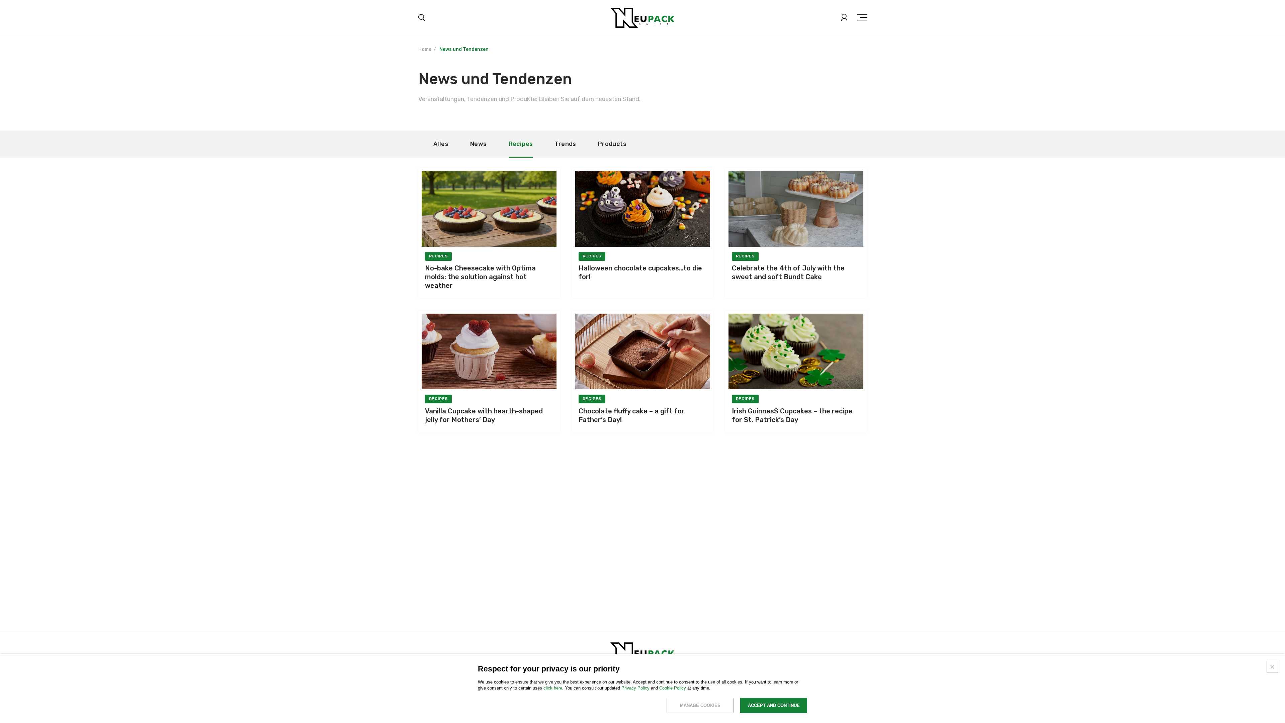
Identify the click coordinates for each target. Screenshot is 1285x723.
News (478, 144)
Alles (440, 144)
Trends (565, 144)
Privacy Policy (635, 688)
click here (552, 688)
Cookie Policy (672, 688)
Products (612, 144)
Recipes (521, 144)
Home (424, 49)
